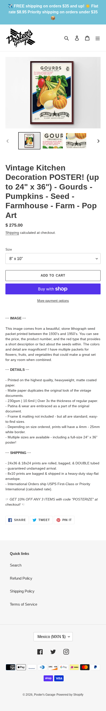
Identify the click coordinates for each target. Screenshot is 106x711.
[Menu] (97, 38)
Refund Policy (21, 578)
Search (15, 565)
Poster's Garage (44, 694)
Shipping (12, 233)
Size (8, 249)
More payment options (53, 301)
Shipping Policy (22, 591)
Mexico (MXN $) (51, 637)
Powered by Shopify (69, 694)
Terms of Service (23, 604)
